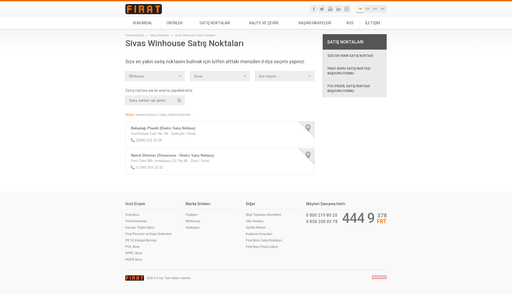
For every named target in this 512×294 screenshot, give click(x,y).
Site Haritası (254, 221)
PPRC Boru (133, 253)
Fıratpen (192, 215)
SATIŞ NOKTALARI (214, 23)
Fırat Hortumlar (136, 221)
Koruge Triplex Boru (139, 227)
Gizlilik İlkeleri (256, 227)
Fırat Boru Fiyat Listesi (262, 247)
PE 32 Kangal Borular (141, 240)
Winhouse (193, 221)
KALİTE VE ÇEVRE (264, 23)
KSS (350, 23)
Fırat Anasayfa (134, 35)
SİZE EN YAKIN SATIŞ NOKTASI (350, 56)
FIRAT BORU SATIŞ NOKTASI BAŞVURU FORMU (348, 70)
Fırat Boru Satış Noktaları (264, 240)
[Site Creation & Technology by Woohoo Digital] (379, 277)
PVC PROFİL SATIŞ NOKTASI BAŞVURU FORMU (348, 88)
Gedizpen (193, 227)
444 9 (358, 218)
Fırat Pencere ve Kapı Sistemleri (148, 234)
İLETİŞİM (372, 23)
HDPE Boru (133, 259)
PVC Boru (132, 247)
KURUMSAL (142, 23)
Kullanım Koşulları (259, 234)
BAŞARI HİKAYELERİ (315, 23)
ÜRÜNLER (175, 23)
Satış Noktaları (159, 35)
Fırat (143, 9)
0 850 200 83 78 (322, 221)
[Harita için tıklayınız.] (306, 129)
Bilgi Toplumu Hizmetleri (263, 215)
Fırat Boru (132, 215)
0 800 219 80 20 (321, 215)
